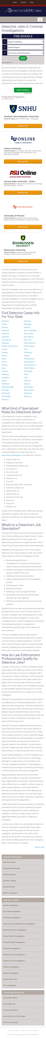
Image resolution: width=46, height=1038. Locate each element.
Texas (26, 374)
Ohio (26, 349)
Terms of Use (34, 1030)
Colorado (5, 336)
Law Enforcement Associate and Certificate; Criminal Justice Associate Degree (20, 253)
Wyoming (27, 396)
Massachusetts (8, 387)
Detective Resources (12, 857)
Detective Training (9, 881)
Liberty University (12, 148)
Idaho (4, 358)
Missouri (5, 399)
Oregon (27, 355)
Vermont (27, 380)
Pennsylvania (29, 358)
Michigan (5, 390)
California (5, 333)
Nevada (27, 327)
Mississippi (6, 396)
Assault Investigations (10, 905)
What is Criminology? (10, 1022)
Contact (23, 2)
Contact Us (16, 1030)
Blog (31, 2)
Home (10, 1030)
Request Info (23, 126)
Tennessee (28, 371)
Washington (28, 387)
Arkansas (5, 330)
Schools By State (9, 887)
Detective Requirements (11, 868)
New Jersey (28, 333)
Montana (27, 321)
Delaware (5, 343)
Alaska (4, 324)
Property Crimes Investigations (14, 961)
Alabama (5, 321)
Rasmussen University (14, 250)
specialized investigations (12, 455)
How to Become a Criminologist (14, 1016)
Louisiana (5, 377)
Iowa (3, 368)
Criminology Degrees (10, 1010)
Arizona (5, 327)
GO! (23, 58)
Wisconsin (28, 393)
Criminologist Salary (10, 998)
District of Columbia (9, 346)
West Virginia (29, 390)
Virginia (27, 384)
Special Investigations (10, 973)
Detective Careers (9, 862)
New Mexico (28, 336)
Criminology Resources (13, 992)
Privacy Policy (25, 1030)
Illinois (4, 362)
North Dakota (29, 346)
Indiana (5, 365)
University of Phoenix (14, 216)
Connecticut (6, 340)
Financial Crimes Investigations (14, 942)
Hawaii (4, 355)
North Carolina (29, 343)
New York (27, 340)
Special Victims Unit (10, 979)
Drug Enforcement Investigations (14, 930)
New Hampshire (30, 330)
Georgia (5, 352)
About (15, 2)
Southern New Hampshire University (21, 116)
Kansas (5, 371)
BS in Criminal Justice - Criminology (27, 119)
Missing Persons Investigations (14, 954)
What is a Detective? (10, 893)
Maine (4, 380)
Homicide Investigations (11, 948)
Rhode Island (29, 362)
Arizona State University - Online (19, 181)
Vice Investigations (9, 985)
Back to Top (39, 847)
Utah (26, 377)
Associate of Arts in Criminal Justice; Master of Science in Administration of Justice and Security (21, 219)
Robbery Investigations (11, 967)
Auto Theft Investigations (12, 911)
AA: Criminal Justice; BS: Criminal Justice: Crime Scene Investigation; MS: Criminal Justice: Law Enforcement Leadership (23, 152)
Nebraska (27, 324)
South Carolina (30, 365)
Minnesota (6, 393)
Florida (4, 349)
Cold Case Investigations (12, 917)
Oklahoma (28, 352)
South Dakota (29, 368)
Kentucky (5, 374)
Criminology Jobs (9, 1004)
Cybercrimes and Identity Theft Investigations (19, 924)
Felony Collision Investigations (13, 936)
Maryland (5, 384)
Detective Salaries (9, 874)
